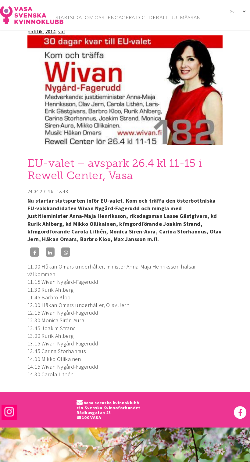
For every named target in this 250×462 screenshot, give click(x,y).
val (61, 31)
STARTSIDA (68, 17)
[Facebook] (34, 252)
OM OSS (94, 17)
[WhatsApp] (65, 252)
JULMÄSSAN (186, 17)
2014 (50, 31)
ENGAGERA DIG (127, 17)
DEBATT (158, 17)
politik (35, 31)
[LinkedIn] (50, 252)
